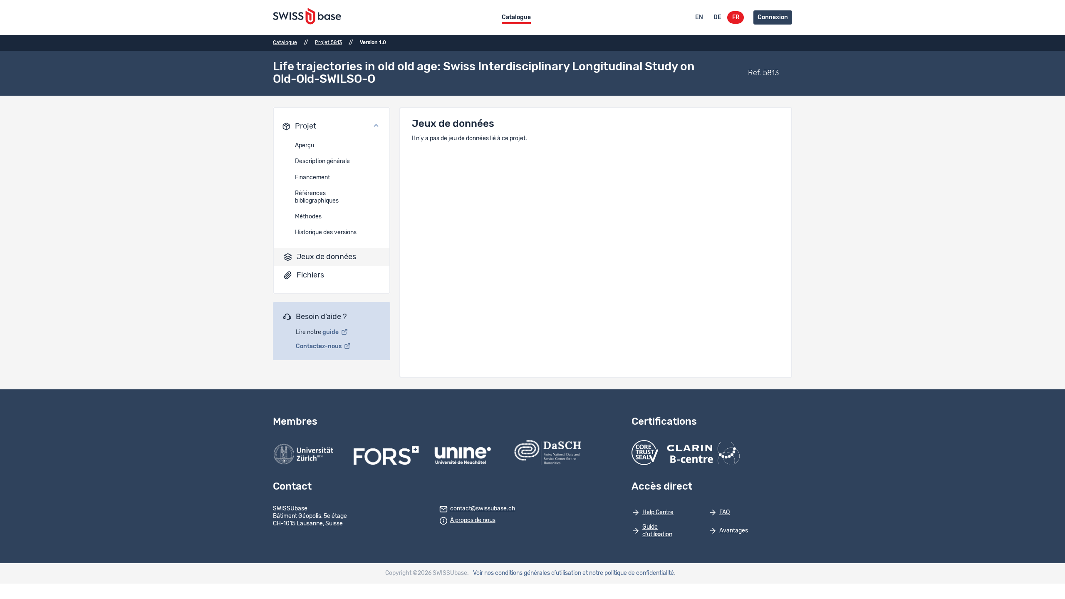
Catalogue (516, 17)
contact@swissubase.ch (482, 509)
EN (699, 17)
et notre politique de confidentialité (628, 573)
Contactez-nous (319, 346)
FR (735, 17)
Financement (312, 178)
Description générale (322, 161)
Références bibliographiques (317, 197)
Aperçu (304, 146)
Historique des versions (326, 232)
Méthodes (308, 217)
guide (331, 332)
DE (717, 17)
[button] (331, 126)
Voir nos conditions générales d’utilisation (527, 573)
